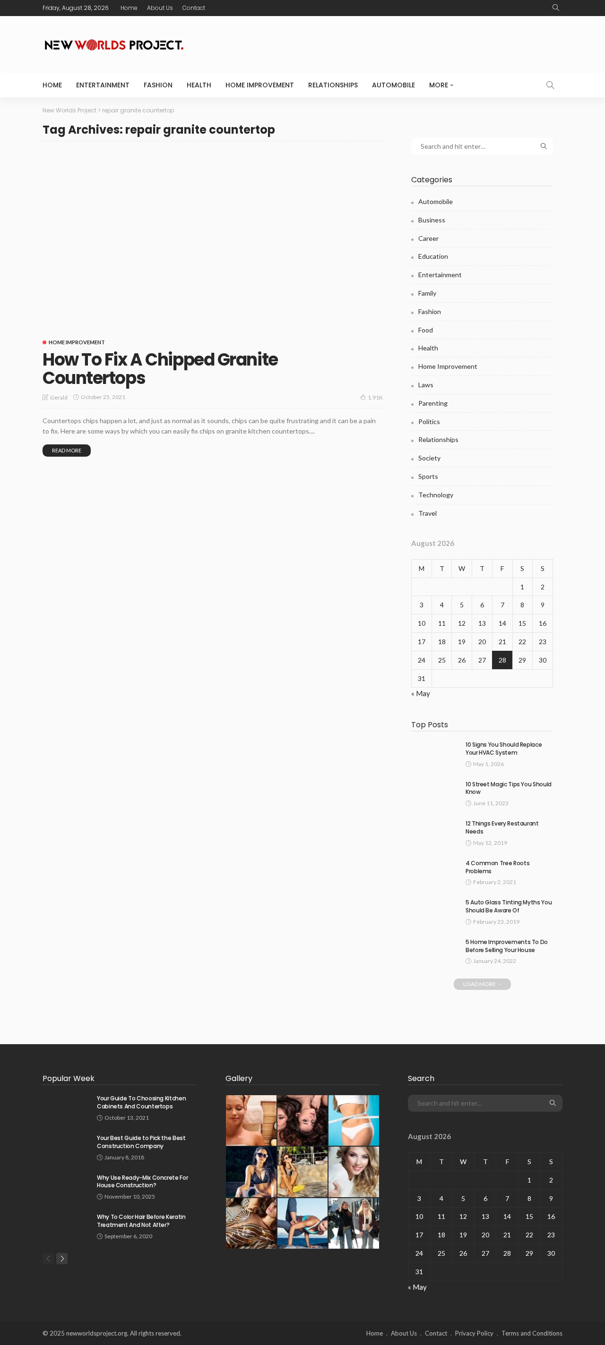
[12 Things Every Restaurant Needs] (434, 832)
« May (420, 693)
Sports (428, 476)
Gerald (59, 397)
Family (427, 293)
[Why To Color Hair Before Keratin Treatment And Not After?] (66, 1225)
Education (433, 256)
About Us (160, 8)
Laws (425, 385)
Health (199, 85)
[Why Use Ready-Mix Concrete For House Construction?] (66, 1186)
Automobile (393, 85)
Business (431, 220)
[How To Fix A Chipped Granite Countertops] (213, 241)
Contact (193, 8)
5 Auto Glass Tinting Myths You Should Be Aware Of (509, 906)
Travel (427, 513)
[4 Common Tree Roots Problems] (434, 872)
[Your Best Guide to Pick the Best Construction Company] (66, 1146)
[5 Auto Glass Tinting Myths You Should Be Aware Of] (434, 911)
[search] (555, 8)
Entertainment (103, 85)
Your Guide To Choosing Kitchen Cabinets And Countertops (141, 1102)
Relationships (333, 85)
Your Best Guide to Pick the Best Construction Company (141, 1142)
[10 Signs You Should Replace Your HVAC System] (434, 753)
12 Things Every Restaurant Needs (502, 827)
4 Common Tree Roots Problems (497, 867)
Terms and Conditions (531, 1333)
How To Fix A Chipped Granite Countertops (160, 369)
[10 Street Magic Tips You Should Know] (434, 793)
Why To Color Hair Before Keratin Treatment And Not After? (141, 1221)
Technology (435, 495)
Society (429, 458)
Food (425, 330)
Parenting (433, 403)
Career (428, 238)
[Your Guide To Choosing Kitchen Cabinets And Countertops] (66, 1107)
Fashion (158, 85)
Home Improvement (259, 85)
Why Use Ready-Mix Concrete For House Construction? (142, 1182)
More (438, 85)
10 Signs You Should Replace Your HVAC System (504, 749)
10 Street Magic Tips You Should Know (509, 788)
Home (129, 8)
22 (522, 642)
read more (66, 450)
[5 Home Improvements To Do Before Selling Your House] (434, 950)
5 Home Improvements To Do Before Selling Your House (507, 946)
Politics (429, 421)
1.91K (375, 397)
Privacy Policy (474, 1333)
